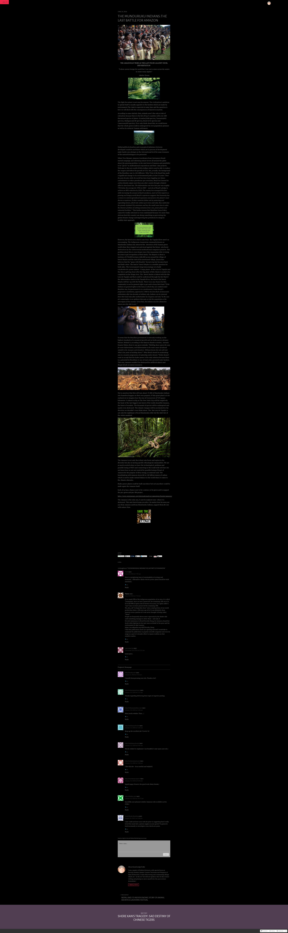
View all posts (133, 884)
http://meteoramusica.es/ (132, 690)
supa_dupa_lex (129, 648)
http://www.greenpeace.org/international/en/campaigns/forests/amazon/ (145, 496)
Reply (127, 587)
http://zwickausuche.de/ (132, 725)
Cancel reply (143, 838)
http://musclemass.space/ (132, 778)
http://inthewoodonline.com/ (133, 708)
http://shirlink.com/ (130, 796)
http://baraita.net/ (130, 672)
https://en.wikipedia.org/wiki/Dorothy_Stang (139, 627)
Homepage (128, 667)
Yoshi (126, 572)
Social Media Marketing (132, 816)
